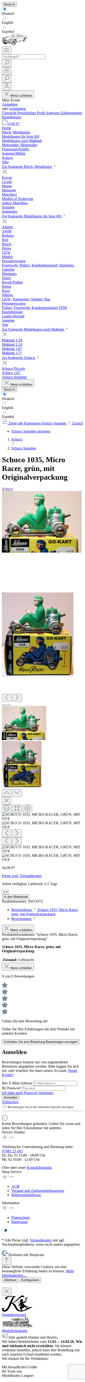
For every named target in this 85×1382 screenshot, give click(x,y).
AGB (15, 1186)
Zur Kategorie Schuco (19, 358)
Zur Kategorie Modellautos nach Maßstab (33, 329)
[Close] (6, 801)
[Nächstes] (17, 698)
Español (8, 31)
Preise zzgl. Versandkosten (22, 876)
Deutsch (8, 14)
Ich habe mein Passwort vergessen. (28, 1093)
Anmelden (9, 104)
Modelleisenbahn (14, 1331)
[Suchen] (6, 63)
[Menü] (6, 50)
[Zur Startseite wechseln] (14, 44)
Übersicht (9, 113)
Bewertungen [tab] (21, 919)
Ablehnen (10, 1280)
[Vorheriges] (6, 698)
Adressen (53, 113)
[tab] (44, 912)
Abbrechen (10, 1102)
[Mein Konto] (6, 86)
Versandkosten (40, 1240)
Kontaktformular (39, 1168)
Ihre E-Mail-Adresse (17, 1083)
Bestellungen (11, 117)
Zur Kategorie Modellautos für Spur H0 (32, 216)
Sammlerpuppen (14, 1315)
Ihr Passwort (11, 1088)
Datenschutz (20, 1217)
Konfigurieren (30, 1280)
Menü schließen (21, 95)
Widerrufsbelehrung (26, 1195)
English (7, 23)
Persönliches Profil (31, 113)
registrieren (17, 109)
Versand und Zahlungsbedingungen (37, 1191)
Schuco (7, 489)
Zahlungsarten (71, 113)
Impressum (19, 1222)
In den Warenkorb (16, 897)
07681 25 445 (12, 1151)
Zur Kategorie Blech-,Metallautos (27, 167)
